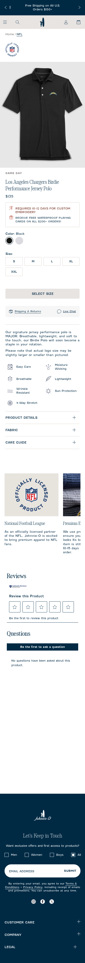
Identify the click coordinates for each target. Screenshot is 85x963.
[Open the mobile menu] (7, 22)
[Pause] (10, 7)
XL (71, 261)
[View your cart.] (75, 22)
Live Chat (69, 311)
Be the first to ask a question (42, 647)
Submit (70, 870)
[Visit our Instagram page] (33, 901)
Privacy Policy (32, 887)
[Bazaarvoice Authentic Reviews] (18, 586)
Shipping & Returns (28, 311)
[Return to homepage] (42, 22)
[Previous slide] (6, 7)
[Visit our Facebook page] (42, 901)
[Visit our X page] (51, 901)
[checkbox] (7, 855)
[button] (15, 607)
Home (9, 34)
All (79, 854)
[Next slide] (79, 7)
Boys (59, 854)
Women (36, 854)
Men (14, 854)
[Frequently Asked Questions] (42, 8)
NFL (19, 34)
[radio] (9, 240)
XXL (14, 271)
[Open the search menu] (17, 22)
